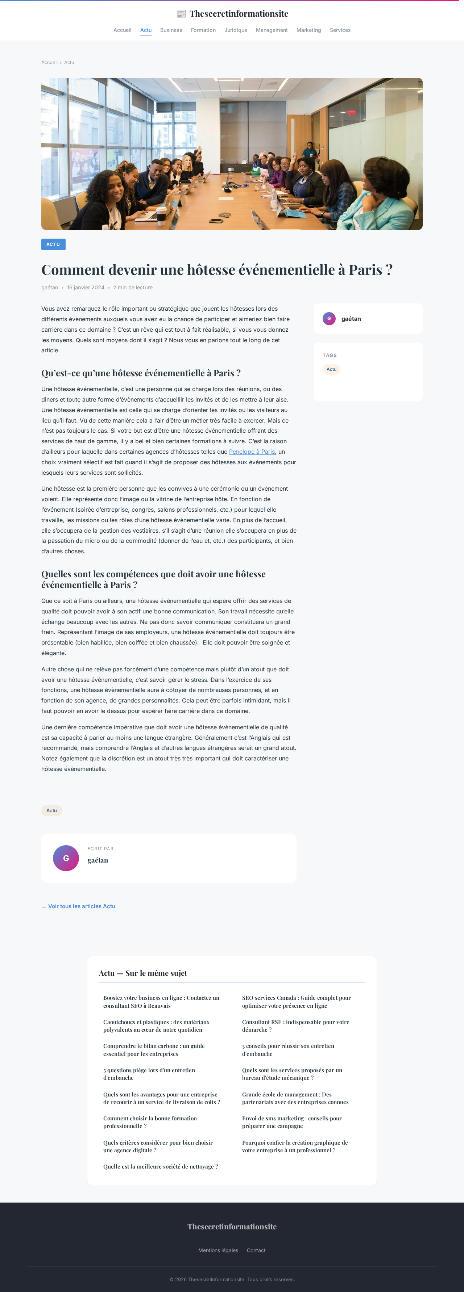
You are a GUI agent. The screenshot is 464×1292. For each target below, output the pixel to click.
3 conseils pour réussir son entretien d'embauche (288, 1049)
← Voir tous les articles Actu (78, 906)
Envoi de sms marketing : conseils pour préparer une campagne (292, 1122)
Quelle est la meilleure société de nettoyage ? (160, 1166)
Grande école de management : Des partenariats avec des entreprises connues (295, 1098)
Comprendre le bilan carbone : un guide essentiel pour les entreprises (154, 1049)
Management (272, 30)
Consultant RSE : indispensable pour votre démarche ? (295, 1025)
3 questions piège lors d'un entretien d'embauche (149, 1073)
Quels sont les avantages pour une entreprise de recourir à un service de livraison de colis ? (161, 1098)
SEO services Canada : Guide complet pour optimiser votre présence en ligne (296, 1001)
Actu (146, 30)
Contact (256, 1250)
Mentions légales (218, 1250)
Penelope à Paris (252, 451)
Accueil (122, 30)
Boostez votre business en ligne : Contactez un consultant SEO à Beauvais (161, 1001)
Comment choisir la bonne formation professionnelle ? (150, 1122)
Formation (203, 30)
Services (340, 30)
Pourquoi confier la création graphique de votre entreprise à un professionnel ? (295, 1146)
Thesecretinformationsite (232, 13)
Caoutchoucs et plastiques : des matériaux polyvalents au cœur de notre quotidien (156, 1025)
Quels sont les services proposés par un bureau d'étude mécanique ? (292, 1073)
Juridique (235, 30)
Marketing (309, 30)
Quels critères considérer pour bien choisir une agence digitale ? (158, 1146)
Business (171, 30)
